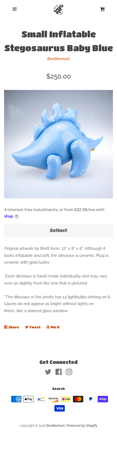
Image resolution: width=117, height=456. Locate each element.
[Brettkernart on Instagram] (69, 373)
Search (58, 388)
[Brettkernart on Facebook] (58, 373)
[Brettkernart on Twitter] (48, 373)
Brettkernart (58, 58)
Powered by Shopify (82, 426)
